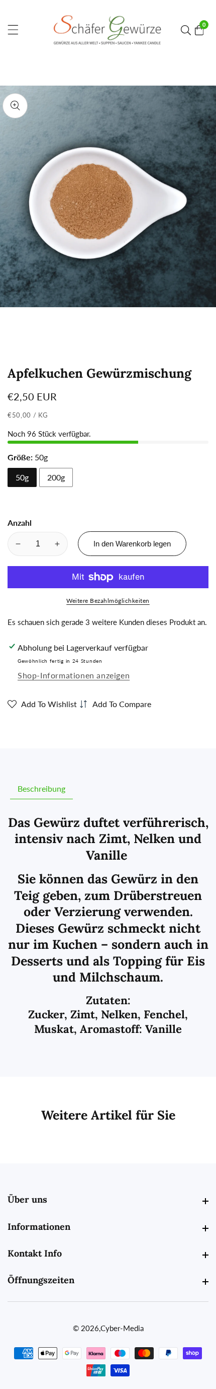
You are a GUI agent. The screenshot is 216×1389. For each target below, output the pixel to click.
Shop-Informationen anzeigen (74, 675)
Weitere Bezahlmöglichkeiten (108, 600)
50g (22, 477)
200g (56, 477)
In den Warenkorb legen (132, 543)
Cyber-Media (122, 1328)
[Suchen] (188, 30)
